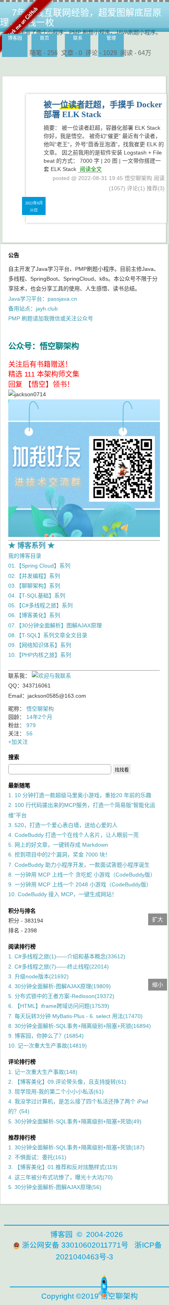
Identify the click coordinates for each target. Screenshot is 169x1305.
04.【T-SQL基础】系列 (36, 595)
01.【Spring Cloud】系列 (39, 565)
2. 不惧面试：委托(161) (37, 1157)
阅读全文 (91, 169)
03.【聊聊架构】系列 (34, 586)
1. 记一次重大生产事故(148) (42, 1072)
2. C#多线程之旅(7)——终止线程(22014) (58, 966)
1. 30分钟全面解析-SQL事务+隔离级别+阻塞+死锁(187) (76, 1147)
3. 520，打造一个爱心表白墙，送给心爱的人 (63, 825)
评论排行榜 (22, 1062)
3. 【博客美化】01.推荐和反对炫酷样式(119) (63, 1167)
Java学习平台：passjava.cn (42, 299)
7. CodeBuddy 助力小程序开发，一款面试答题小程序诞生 (79, 865)
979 (31, 725)
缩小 (157, 985)
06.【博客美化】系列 (34, 615)
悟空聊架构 (40, 709)
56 (29, 733)
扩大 (157, 919)
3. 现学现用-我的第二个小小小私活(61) (56, 1091)
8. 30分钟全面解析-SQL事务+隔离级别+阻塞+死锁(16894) (79, 1026)
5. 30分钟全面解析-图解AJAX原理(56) (54, 1187)
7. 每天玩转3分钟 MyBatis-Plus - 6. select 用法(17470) (75, 1016)
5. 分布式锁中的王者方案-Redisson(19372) (61, 996)
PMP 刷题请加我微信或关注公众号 (50, 318)
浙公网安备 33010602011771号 (75, 1245)
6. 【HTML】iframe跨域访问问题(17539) (58, 1006)
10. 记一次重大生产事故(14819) (47, 1045)
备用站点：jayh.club (33, 308)
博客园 (15, 38)
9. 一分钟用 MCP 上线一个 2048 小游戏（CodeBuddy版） (80, 884)
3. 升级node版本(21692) (38, 976)
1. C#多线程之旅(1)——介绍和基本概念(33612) (66, 956)
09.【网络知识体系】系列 (39, 645)
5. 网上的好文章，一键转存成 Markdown (58, 845)
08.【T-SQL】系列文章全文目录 (47, 635)
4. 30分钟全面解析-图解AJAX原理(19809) (59, 986)
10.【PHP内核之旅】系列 (39, 655)
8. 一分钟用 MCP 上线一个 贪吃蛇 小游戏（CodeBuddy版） (82, 874)
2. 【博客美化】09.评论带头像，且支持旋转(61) (67, 1082)
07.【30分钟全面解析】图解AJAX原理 (55, 625)
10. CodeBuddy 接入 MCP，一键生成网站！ (62, 894)
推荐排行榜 (22, 1137)
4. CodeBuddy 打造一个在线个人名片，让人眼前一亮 (73, 835)
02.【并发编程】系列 (34, 576)
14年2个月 (39, 717)
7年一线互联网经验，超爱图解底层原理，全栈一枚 (81, 17)
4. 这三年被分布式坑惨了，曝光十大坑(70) (60, 1177)
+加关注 (18, 742)
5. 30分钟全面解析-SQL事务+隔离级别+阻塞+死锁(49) (74, 1121)
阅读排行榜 (22, 946)
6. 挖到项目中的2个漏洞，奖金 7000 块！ (59, 854)
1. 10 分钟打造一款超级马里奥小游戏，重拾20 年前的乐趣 (79, 795)
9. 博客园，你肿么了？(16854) (46, 1036)
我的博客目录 (24, 556)
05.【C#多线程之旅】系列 (40, 605)
